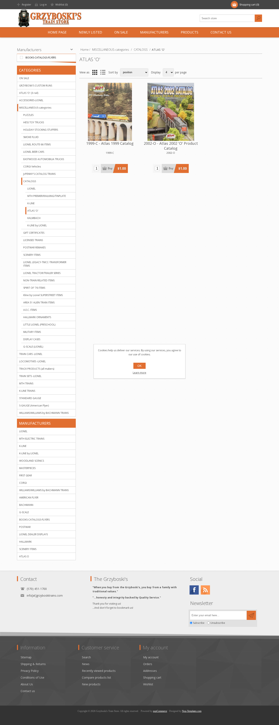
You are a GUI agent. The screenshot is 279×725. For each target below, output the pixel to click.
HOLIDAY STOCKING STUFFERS (40, 129)
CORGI (23, 483)
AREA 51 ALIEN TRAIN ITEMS (39, 302)
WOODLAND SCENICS (31, 460)
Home (84, 50)
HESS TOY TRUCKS (33, 122)
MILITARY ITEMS (32, 332)
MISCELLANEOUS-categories (35, 107)
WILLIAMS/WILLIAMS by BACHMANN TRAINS (44, 413)
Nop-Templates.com (191, 711)
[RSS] (205, 590)
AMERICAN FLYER (28, 497)
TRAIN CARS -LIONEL (30, 354)
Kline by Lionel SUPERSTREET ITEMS (43, 295)
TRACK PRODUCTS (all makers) (36, 368)
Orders (147, 664)
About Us (27, 684)
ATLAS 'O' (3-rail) (28, 93)
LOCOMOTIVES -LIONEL (32, 361)
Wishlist (148, 684)
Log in (43, 4)
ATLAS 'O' (32, 210)
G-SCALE (24, 512)
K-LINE (31, 203)
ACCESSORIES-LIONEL (31, 100)
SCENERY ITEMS (31, 255)
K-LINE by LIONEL (37, 225)
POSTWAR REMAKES (34, 247)
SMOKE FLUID (31, 137)
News (85, 664)
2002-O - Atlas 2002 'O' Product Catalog (171, 146)
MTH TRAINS (26, 383)
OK (139, 365)
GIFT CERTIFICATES (33, 233)
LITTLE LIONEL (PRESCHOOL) (39, 324)
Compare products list (96, 677)
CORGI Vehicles (32, 166)
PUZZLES (28, 115)
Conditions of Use (32, 677)
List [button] (102, 72)
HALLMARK (25, 541)
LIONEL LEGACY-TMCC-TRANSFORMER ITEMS (44, 263)
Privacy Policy (30, 671)
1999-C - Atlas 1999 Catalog (110, 143)
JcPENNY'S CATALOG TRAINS (39, 174)
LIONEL (31, 188)
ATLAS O (24, 556)
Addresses (150, 671)
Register (26, 4)
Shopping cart (152, 677)
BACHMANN (26, 505)
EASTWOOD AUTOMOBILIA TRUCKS (43, 159)
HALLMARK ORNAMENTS (37, 317)
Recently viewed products (99, 671)
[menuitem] (49, 657)
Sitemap (26, 657)
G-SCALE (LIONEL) (33, 346)
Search (258, 18)
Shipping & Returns (33, 664)
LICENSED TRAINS (33, 240)
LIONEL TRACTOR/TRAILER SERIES (41, 273)
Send (251, 615)
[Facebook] (194, 590)
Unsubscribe (217, 623)
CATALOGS (29, 181)
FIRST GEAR (25, 475)
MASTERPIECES (27, 468)
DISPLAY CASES (31, 339)
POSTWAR (25, 527)
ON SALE (24, 78)
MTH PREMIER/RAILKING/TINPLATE (46, 196)
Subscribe (198, 623)
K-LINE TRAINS (27, 391)
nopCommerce (160, 711)
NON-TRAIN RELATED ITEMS (39, 280)
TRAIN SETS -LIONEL (30, 376)
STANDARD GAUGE (30, 398)
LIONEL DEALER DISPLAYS (33, 534)
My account (151, 657)
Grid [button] (94, 72)
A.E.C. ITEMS (30, 310)
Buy (110, 168)
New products (91, 684)
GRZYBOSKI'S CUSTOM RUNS (35, 85)
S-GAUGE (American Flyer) (34, 405)
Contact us (28, 691)
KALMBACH (33, 218)
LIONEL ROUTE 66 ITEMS (37, 144)
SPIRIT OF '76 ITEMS (34, 288)
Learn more (139, 372)
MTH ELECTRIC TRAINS (31, 438)
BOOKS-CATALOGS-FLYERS (41, 57)
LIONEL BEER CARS (33, 152)
